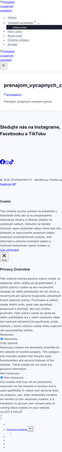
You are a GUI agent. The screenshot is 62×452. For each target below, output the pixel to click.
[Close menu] (1, 417)
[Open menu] (3, 65)
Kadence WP (8, 184)
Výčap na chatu (20, 27)
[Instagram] (7, 163)
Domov (12, 17)
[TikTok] (11, 163)
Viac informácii (9, 250)
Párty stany (15, 31)
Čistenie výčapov (18, 40)
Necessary (10, 338)
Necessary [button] (7, 334)
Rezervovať (15, 35)
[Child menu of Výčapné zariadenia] (39, 23)
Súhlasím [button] (6, 228)
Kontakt (12, 44)
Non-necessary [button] (10, 373)
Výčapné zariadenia (16, 429)
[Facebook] (2, 163)
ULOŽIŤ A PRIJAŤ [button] (11, 412)
